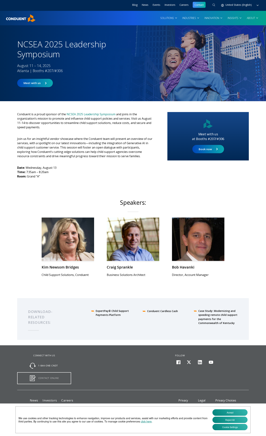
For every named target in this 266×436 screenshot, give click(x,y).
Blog (135, 5)
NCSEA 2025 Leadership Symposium (91, 114)
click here (146, 421)
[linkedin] (200, 362)
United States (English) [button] (238, 5)
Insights (233, 18)
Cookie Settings (230, 427)
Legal (201, 400)
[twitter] (189, 362)
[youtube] (210, 362)
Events (156, 5)
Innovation (212, 18)
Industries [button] (189, 18)
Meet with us (32, 83)
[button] (213, 5)
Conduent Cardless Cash (162, 311)
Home (9, 16)
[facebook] (178, 362)
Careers (184, 5)
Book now (205, 149)
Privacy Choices (225, 400)
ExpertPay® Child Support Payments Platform (112, 313)
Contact (199, 5)
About (251, 18)
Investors (169, 5)
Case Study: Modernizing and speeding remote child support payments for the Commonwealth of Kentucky (217, 317)
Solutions (167, 18)
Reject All (230, 419)
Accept (230, 412)
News (145, 5)
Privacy (183, 400)
